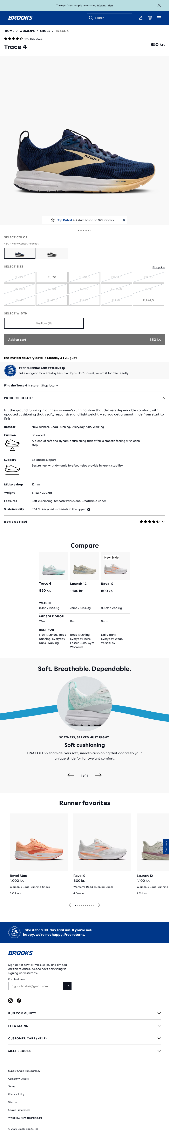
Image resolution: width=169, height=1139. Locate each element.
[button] (84, 140)
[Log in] (140, 17)
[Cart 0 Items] (150, 18)
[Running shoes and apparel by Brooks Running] (20, 18)
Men (110, 5)
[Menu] (158, 17)
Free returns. (74, 935)
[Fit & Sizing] (84, 1026)
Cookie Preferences (19, 1110)
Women (101, 5)
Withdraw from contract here (25, 1117)
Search (99, 17)
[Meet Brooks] (84, 1051)
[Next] (98, 775)
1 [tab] (75, 905)
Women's (27, 31)
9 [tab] (91, 905)
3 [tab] (79, 905)
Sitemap (13, 1102)
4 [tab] (81, 905)
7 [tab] (87, 905)
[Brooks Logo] (84, 953)
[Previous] (70, 775)
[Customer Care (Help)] (84, 1038)
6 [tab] (85, 905)
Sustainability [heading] (14, 509)
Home (9, 31)
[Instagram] (10, 1000)
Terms (11, 1086)
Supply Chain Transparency (24, 1070)
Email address (16, 979)
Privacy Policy (16, 1094)
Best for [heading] (9, 426)
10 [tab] (93, 905)
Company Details (18, 1078)
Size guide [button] (159, 267)
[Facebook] (19, 1000)
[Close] (159, 5)
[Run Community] (84, 1013)
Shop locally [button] (49, 385)
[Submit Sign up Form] (67, 986)
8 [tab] (89, 905)
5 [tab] (83, 905)
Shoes (45, 31)
